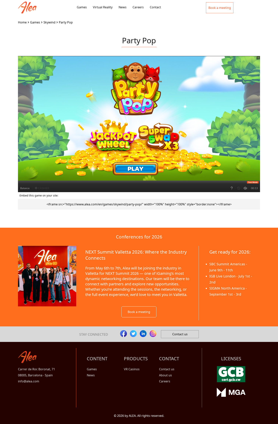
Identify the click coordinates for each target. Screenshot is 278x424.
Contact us (180, 334)
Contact (155, 7)
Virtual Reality (103, 7)
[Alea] (27, 5)
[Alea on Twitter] (133, 333)
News (123, 7)
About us (165, 375)
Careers (138, 7)
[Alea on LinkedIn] (143, 333)
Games (82, 7)
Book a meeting (139, 312)
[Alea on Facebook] (123, 333)
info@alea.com (28, 381)
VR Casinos (132, 369)
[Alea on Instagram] (153, 333)
